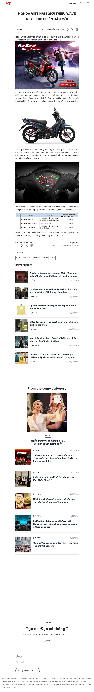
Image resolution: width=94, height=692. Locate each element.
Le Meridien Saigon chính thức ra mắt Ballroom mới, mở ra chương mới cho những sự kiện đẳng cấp (55, 524)
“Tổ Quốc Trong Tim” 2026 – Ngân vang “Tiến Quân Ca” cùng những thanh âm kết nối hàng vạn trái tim (55, 458)
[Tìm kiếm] (80, 3)
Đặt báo (72, 3)
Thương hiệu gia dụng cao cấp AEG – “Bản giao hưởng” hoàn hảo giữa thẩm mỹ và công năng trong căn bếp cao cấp (53, 276)
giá (30, 258)
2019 (52, 258)
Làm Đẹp (34, 313)
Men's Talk (35, 296)
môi (24, 258)
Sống (33, 280)
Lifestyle (35, 345)
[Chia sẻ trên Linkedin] (77, 29)
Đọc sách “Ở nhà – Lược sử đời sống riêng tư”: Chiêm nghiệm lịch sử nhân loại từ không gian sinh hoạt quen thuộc (52, 357)
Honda (37, 258)
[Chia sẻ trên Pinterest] (67, 29)
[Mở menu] (88, 3)
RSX (18, 258)
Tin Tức (19, 29)
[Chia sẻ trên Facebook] (62, 29)
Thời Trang (35, 329)
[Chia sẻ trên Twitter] (72, 29)
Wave (45, 258)
